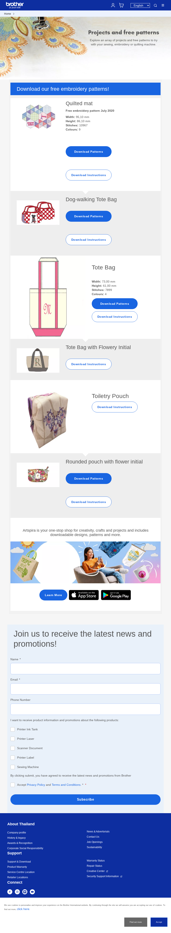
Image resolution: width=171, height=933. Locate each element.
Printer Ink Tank (27, 729)
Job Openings (95, 842)
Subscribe (85, 799)
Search (155, 5)
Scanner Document (30, 748)
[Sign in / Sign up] (113, 5)
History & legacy (16, 837)
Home (7, 13)
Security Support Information (103, 876)
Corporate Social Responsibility (25, 848)
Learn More (53, 595)
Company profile (16, 832)
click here (23, 909)
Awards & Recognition (20, 843)
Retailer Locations (17, 877)
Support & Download (19, 861)
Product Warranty (17, 866)
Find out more (136, 922)
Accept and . (50, 784)
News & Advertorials (98, 831)
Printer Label (25, 757)
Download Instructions (88, 175)
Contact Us (93, 836)
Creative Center (96, 871)
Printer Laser (25, 738)
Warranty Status (96, 860)
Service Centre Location (21, 872)
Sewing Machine (28, 767)
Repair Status (94, 865)
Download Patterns (88, 151)
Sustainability (94, 847)
